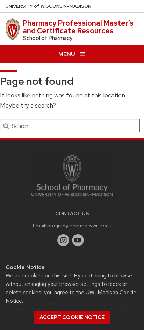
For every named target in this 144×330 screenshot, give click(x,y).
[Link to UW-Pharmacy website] (72, 174)
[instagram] (63, 240)
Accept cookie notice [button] (72, 317)
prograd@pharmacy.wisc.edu (79, 225)
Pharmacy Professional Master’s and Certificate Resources (78, 27)
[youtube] (78, 240)
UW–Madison (48, 6)
